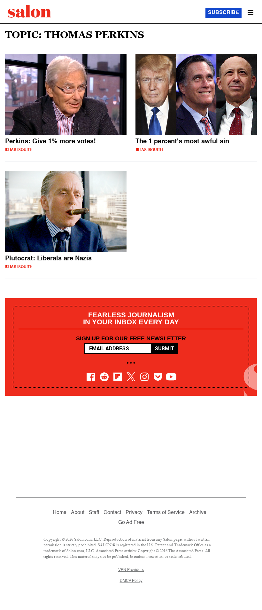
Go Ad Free (131, 522)
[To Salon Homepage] (29, 11)
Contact (112, 512)
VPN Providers (131, 570)
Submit (164, 348)
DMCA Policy (131, 581)
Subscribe (223, 12)
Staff (94, 512)
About (77, 512)
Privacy (134, 512)
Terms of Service (166, 512)
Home (59, 512)
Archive (197, 512)
